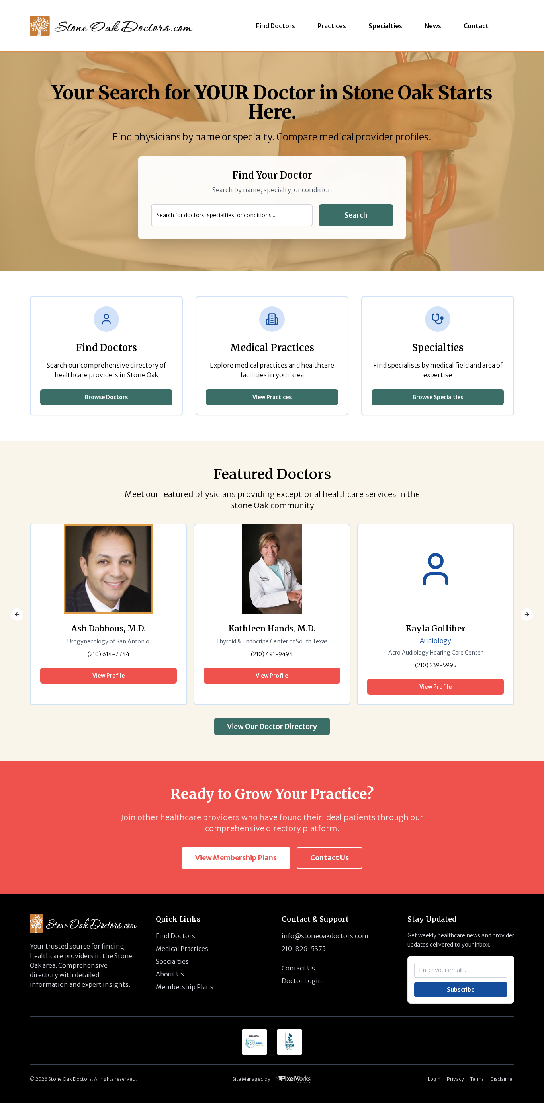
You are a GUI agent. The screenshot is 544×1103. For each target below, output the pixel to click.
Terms (477, 1079)
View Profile (108, 675)
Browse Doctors (106, 397)
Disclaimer (502, 1079)
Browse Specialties (438, 397)
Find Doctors (175, 936)
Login (434, 1079)
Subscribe (461, 989)
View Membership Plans (236, 857)
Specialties (172, 961)
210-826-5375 (304, 949)
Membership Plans (184, 987)
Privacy (455, 1079)
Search (356, 215)
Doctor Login (302, 981)
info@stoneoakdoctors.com (325, 936)
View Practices (272, 397)
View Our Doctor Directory (272, 726)
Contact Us (329, 857)
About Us (170, 974)
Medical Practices (182, 949)
